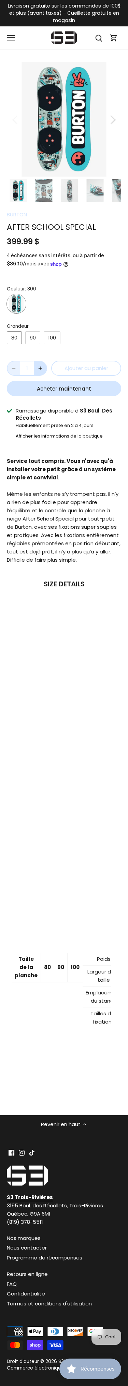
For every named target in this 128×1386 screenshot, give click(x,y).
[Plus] (40, 368)
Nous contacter (27, 1247)
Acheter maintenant (64, 388)
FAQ (12, 1284)
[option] (64, 119)
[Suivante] (112, 119)
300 (16, 303)
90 (33, 337)
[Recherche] (98, 37)
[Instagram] (22, 1152)
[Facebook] (11, 1152)
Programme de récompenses (44, 1257)
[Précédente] (15, 119)
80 (14, 337)
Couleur (16, 289)
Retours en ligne (27, 1274)
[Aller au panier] (114, 37)
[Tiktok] (32, 1152)
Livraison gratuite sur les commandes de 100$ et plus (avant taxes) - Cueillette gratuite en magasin (64, 13)
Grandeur (18, 326)
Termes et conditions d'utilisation (49, 1303)
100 (52, 337)
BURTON (17, 214)
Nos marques (24, 1238)
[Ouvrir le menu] (11, 37)
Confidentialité (26, 1293)
